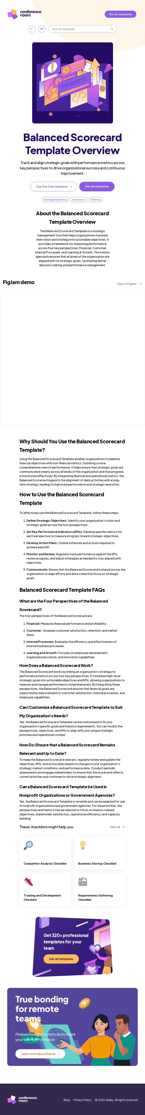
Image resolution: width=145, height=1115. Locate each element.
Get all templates (120, 14)
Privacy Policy (82, 1100)
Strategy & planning (55, 199)
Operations (78, 199)
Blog (66, 1100)
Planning (96, 199)
